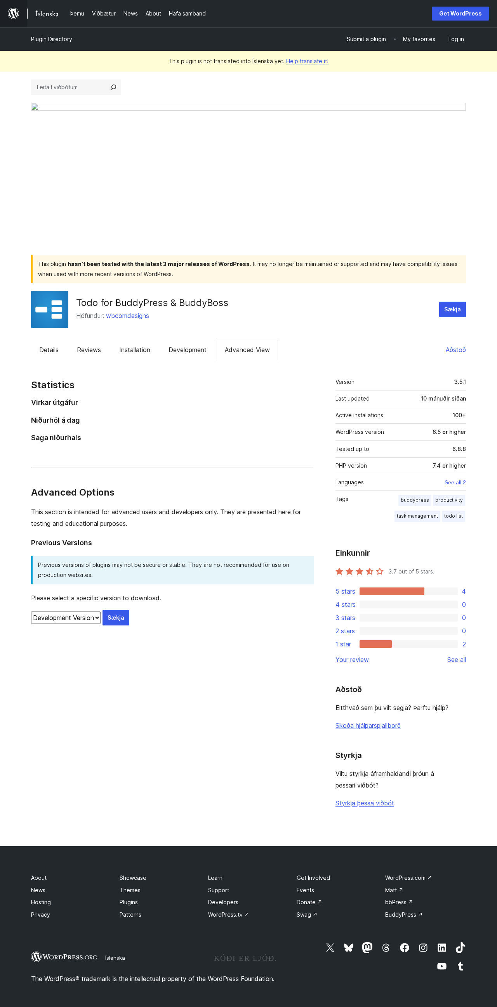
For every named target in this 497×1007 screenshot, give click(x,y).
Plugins (129, 902)
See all (456, 659)
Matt (394, 890)
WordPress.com (408, 877)
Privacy (40, 914)
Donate (309, 902)
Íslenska (115, 958)
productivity (449, 500)
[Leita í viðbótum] (113, 87)
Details (49, 350)
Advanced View (247, 350)
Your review (352, 659)
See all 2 (455, 482)
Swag (307, 914)
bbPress (399, 902)
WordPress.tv (228, 914)
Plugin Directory (51, 39)
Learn (215, 877)
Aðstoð (456, 350)
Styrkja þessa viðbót (364, 803)
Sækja (452, 309)
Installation (134, 350)
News (38, 890)
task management (417, 516)
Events (305, 890)
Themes (130, 890)
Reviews (89, 350)
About (39, 877)
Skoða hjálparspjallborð (368, 725)
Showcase (133, 877)
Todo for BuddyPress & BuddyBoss (152, 302)
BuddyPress (404, 914)
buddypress (415, 500)
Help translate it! (307, 61)
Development (188, 350)
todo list (453, 516)
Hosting (41, 902)
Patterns (130, 914)
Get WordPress (460, 13)
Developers (223, 902)
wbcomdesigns (127, 316)
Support (218, 890)
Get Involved (313, 877)
